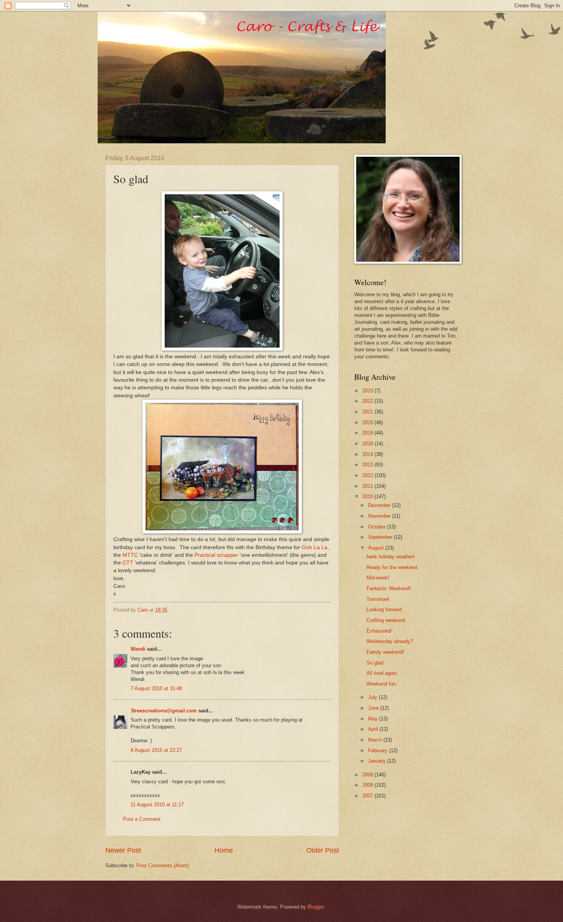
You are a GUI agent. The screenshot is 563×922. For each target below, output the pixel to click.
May (373, 719)
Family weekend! (385, 652)
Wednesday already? (390, 641)
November (380, 516)
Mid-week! (378, 578)
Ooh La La (314, 547)
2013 (368, 465)
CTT (128, 563)
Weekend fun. (382, 684)
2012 (368, 475)
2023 (368, 391)
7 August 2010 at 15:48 (156, 688)
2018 (368, 443)
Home (223, 850)
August (376, 548)
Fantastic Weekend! (389, 588)
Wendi (138, 649)
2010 (368, 496)
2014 (368, 454)
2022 (368, 401)
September (381, 537)
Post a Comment (141, 819)
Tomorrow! (378, 599)
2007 (368, 796)
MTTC (130, 555)
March (375, 740)
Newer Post (123, 850)
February (378, 750)
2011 (368, 486)
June (374, 708)
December (380, 505)
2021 (368, 412)
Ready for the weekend (392, 567)
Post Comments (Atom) (162, 865)
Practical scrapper (216, 555)
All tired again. (382, 673)
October (377, 527)
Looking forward (384, 609)
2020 (368, 422)
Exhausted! (379, 631)
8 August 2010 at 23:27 (156, 750)
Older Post (322, 850)
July (373, 697)
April (374, 729)
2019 (368, 433)
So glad (375, 663)
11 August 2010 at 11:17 (157, 804)
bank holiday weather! (391, 556)
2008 (368, 785)
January (377, 761)
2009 (368, 775)
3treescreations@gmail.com (164, 711)
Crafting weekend (386, 620)
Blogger (316, 907)
